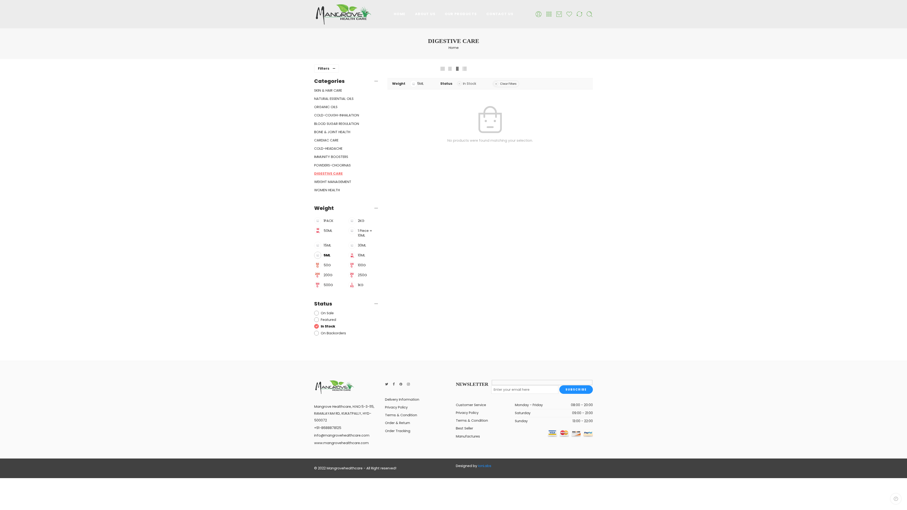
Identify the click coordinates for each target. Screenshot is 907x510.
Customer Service (471, 405)
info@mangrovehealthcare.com (341, 435)
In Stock (469, 83)
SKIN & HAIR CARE (328, 90)
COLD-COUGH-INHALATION (336, 115)
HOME (400, 14)
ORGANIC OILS (326, 107)
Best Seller (464, 428)
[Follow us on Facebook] (394, 384)
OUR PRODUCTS (461, 14)
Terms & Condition (401, 415)
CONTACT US (499, 14)
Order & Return (397, 423)
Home (454, 47)
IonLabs (484, 465)
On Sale (327, 313)
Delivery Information (402, 399)
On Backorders (333, 333)
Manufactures (468, 436)
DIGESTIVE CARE (328, 173)
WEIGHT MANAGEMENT (332, 181)
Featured (328, 319)
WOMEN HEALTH (327, 190)
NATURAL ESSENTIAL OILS (334, 98)
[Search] (589, 14)
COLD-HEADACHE (328, 148)
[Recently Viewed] (895, 498)
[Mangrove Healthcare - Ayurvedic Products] (343, 14)
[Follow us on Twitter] (386, 384)
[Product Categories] (549, 14)
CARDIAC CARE (326, 140)
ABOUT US (425, 14)
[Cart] (559, 14)
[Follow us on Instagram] (408, 384)
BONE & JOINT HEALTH (332, 132)
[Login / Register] (538, 14)
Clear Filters (508, 84)
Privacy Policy (396, 407)
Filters (323, 68)
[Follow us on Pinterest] (400, 384)
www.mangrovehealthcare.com (341, 443)
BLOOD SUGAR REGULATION (336, 123)
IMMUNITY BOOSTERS (331, 156)
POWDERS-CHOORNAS (332, 165)
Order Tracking (397, 431)
